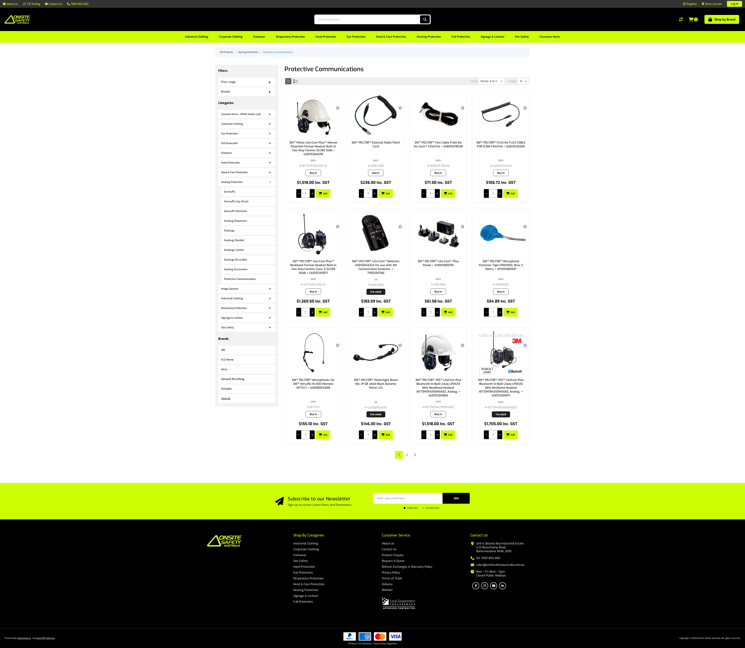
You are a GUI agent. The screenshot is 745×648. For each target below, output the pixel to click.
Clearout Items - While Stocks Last (241, 114)
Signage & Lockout (232, 317)
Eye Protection (229, 133)
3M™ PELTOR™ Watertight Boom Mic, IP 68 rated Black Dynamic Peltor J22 (376, 384)
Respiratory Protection (234, 308)
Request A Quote (393, 561)
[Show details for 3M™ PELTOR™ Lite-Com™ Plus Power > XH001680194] (438, 234)
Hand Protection (230, 162)
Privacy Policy (391, 572)
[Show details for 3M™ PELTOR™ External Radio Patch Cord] (376, 115)
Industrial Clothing (232, 298)
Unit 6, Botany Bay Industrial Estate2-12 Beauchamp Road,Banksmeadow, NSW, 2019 (500, 547)
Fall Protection (229, 143)
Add (325, 193)
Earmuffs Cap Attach (236, 201)
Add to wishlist (337, 107)
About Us (388, 543)
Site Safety (227, 327)
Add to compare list (337, 119)
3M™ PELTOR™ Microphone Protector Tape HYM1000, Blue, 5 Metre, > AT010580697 (501, 265)
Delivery (387, 584)
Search (425, 19)
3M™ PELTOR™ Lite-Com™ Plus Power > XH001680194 (438, 263)
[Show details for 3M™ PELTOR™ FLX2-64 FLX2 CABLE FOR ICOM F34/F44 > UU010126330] (501, 115)
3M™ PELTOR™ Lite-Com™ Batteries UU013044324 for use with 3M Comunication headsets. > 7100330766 (376, 267)
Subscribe (412, 508)
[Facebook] (475, 585)
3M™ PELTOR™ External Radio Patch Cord (376, 144)
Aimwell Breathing (232, 379)
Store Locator (713, 4)
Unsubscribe (432, 508)
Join (456, 498)
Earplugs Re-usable (235, 259)
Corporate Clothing (232, 123)
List (295, 81)
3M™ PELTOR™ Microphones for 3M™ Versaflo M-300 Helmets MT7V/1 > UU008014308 (313, 384)
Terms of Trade (392, 578)
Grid (288, 81)
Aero (224, 369)
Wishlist (387, 590)
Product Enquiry (393, 555)
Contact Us (389, 549)
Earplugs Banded (234, 240)
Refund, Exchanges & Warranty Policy (407, 567)
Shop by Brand (724, 19)
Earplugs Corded (234, 250)
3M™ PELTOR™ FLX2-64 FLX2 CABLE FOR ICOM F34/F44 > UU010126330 (500, 144)
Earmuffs (229, 191)
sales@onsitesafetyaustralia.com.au (500, 565)
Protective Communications (240, 279)
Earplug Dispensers (235, 220)
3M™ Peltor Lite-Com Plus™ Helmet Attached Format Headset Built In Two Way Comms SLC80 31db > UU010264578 (313, 148)
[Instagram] (484, 585)
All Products (226, 52)
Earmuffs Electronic (235, 211)
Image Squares (230, 288)
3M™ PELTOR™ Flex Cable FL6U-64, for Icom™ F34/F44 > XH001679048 (438, 144)
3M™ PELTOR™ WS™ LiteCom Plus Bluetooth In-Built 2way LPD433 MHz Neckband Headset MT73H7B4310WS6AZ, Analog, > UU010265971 (501, 387)
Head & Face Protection (234, 172)
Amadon (226, 389)
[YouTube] (493, 585)
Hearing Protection (232, 182)
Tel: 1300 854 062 (488, 558)
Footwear (226, 153)
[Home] (224, 541)
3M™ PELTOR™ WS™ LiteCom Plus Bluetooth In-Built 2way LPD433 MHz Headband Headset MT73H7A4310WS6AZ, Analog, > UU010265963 (438, 387)
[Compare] (681, 19)
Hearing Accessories (236, 269)
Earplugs (229, 230)
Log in (734, 4)
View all (225, 398)
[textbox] (367, 19)
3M (223, 350)
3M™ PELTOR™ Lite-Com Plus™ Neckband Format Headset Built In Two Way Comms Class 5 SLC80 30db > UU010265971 (313, 267)
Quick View (337, 113)
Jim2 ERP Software (45, 638)
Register (692, 4)
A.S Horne (227, 360)
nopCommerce (24, 638)
